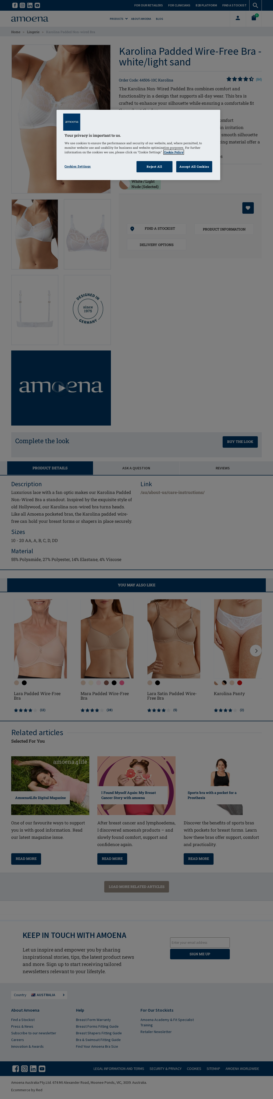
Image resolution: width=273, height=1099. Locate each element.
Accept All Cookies (194, 167)
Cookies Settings (78, 166)
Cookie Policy (173, 152)
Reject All (154, 167)
